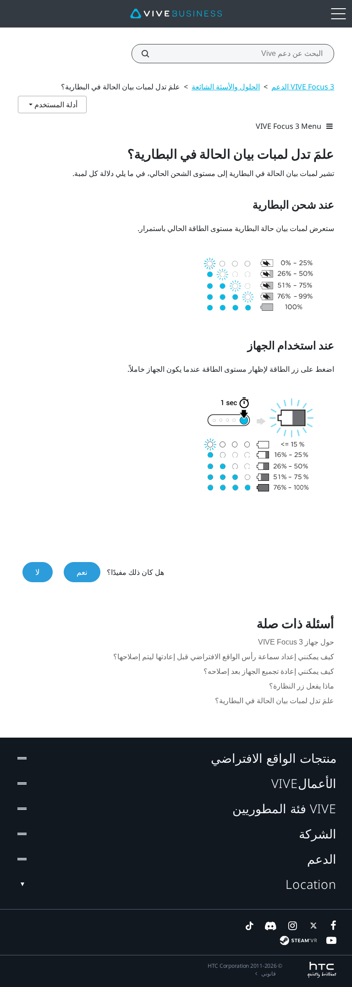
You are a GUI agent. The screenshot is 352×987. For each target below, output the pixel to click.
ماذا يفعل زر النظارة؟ (301, 686)
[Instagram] (292, 926)
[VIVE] (176, 14)
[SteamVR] (298, 940)
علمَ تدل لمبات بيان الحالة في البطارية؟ (274, 701)
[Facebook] (331, 926)
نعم (82, 572)
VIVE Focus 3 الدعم (302, 87)
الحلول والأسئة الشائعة (226, 87)
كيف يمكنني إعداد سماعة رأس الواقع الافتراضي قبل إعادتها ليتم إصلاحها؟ (223, 657)
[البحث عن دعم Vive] (150, 53)
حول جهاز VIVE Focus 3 (296, 642)
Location (311, 884)
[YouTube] (331, 940)
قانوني (268, 973)
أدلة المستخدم (55, 104)
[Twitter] (312, 925)
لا (37, 572)
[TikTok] (249, 926)
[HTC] (322, 970)
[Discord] (270, 926)
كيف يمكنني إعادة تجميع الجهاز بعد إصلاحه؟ (269, 671)
